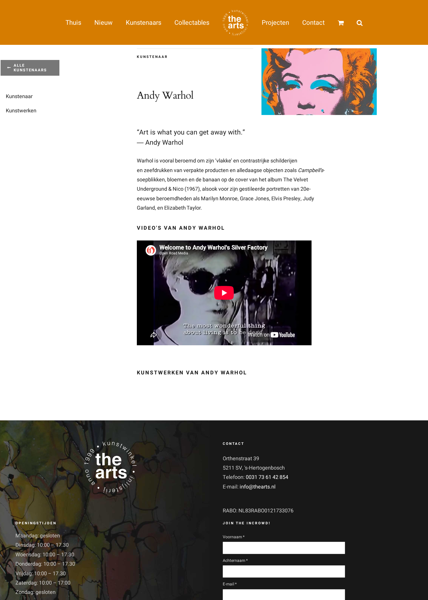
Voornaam (234, 537)
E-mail (230, 584)
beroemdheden (174, 199)
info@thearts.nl (257, 487)
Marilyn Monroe (219, 199)
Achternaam (235, 560)
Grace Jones (254, 199)
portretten (278, 189)
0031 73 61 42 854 (267, 477)
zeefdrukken (158, 170)
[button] (333, 22)
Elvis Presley (285, 199)
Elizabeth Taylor (182, 208)
